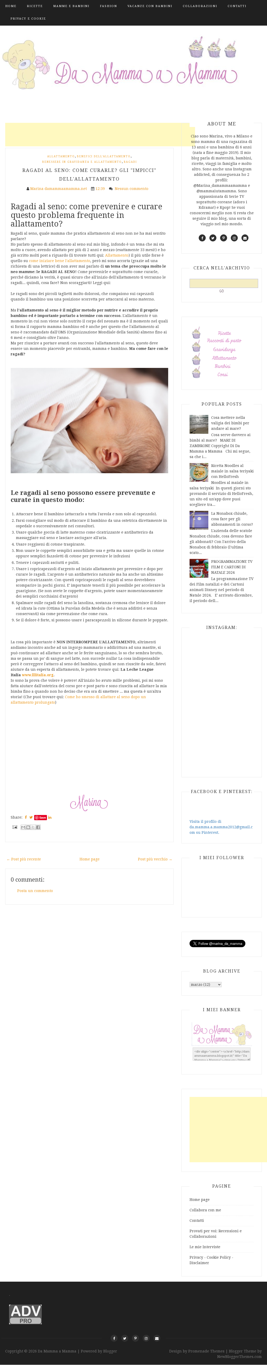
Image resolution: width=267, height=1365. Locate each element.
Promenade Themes (206, 1351)
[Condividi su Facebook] (38, 827)
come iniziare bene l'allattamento (59, 261)
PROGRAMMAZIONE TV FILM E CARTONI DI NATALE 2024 (231, 567)
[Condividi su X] (33, 827)
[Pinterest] (135, 1338)
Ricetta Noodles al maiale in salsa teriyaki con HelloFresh (232, 471)
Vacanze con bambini (150, 6)
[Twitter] (124, 1338)
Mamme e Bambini (71, 6)
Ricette (35, 6)
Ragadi (130, 161)
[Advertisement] (100, 134)
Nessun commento (132, 189)
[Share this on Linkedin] (50, 817)
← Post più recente (24, 859)
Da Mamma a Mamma (57, 1351)
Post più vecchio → (155, 859)
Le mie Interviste (205, 1247)
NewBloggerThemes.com (239, 1357)
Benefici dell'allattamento (104, 156)
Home (10, 6)
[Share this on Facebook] (25, 817)
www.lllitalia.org (37, 675)
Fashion (108, 6)
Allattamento (61, 156)
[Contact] (156, 1338)
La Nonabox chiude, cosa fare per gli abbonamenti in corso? (232, 519)
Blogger (110, 1351)
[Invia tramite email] (23, 827)
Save (42, 817)
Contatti (237, 6)
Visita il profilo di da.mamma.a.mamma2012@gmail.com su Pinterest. (221, 827)
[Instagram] (146, 1338)
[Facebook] (114, 1338)
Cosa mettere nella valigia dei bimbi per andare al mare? (230, 423)
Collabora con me (205, 1210)
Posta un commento (35, 891)
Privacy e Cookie (28, 18)
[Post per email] (14, 827)
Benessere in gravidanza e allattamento (82, 161)
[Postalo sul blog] (28, 827)
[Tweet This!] (31, 817)
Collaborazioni (200, 6)
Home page (90, 859)
